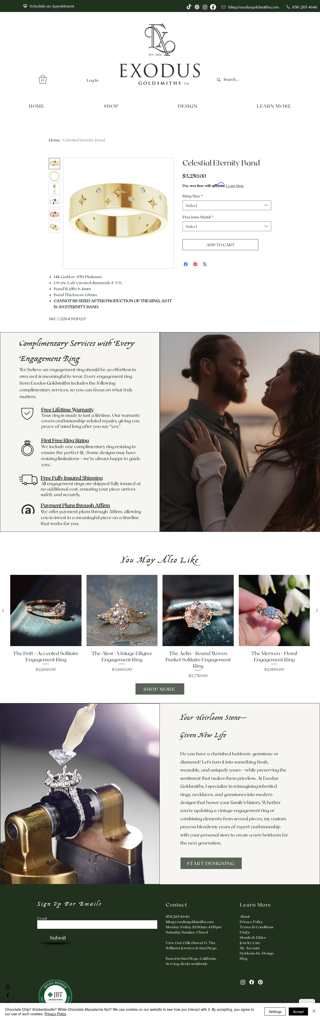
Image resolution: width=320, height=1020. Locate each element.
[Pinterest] (260, 982)
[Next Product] (317, 610)
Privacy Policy (55, 1013)
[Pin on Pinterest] (195, 264)
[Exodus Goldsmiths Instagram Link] (7, 987)
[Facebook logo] (213, 7)
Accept (298, 1011)
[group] (160, 627)
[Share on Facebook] (186, 264)
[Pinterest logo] (197, 7)
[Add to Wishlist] (265, 244)
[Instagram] (243, 982)
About (245, 916)
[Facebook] (251, 982)
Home (54, 139)
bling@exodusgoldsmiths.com (190, 922)
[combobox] (226, 205)
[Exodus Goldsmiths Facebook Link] (7, 995)
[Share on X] (205, 264)
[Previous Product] (3, 610)
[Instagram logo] (205, 7)
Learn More (235, 185)
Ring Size (192, 195)
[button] (42, 79)
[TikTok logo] (189, 7)
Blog (244, 958)
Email (42, 918)
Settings (275, 1011)
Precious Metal (197, 216)
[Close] (314, 1011)
